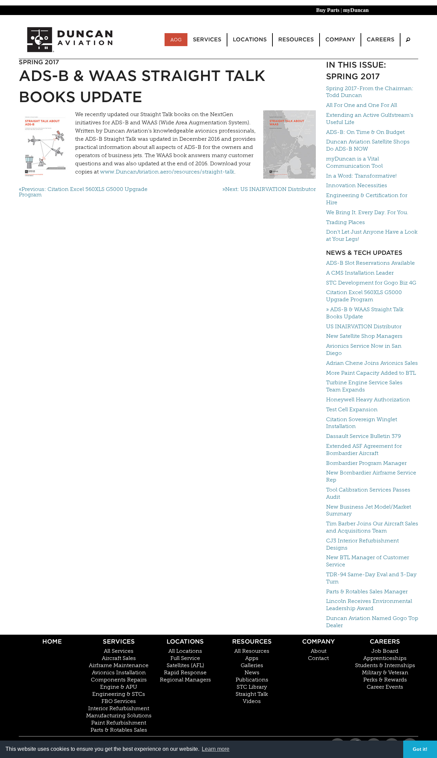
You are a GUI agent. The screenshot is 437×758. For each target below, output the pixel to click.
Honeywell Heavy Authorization (368, 399)
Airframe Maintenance (119, 665)
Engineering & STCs (118, 694)
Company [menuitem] (340, 39)
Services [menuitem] (207, 39)
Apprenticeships (385, 658)
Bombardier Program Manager (366, 463)
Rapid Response (185, 672)
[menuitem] (407, 39)
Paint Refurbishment (118, 723)
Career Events (385, 687)
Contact (318, 658)
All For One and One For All (361, 105)
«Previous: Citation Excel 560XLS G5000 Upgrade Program (83, 192)
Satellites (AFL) (185, 665)
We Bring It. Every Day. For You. (367, 212)
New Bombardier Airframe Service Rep (371, 476)
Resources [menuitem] (296, 39)
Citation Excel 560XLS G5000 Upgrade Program (364, 296)
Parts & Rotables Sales (118, 730)
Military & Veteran (385, 672)
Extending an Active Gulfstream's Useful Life (369, 118)
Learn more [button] (215, 749)
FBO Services (118, 701)
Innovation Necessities (356, 185)
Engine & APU (118, 687)
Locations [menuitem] (250, 39)
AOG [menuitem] (176, 40)
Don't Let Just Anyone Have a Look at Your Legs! (372, 235)
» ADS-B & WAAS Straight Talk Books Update (365, 313)
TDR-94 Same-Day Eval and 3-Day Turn (371, 578)
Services (119, 641)
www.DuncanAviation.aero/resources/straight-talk (167, 171)
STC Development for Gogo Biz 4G (371, 282)
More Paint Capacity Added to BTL (371, 373)
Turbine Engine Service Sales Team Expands (364, 386)
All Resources (251, 651)
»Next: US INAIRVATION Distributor (269, 189)
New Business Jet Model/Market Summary (368, 510)
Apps (251, 658)
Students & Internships (385, 665)
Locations (185, 641)
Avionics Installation (119, 672)
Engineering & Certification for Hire (366, 199)
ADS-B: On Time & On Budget (365, 132)
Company (318, 641)
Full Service (185, 658)
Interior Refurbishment (118, 708)
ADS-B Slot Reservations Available (370, 263)
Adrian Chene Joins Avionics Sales (372, 363)
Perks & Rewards (385, 680)
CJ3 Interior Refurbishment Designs (362, 544)
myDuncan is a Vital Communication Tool (354, 162)
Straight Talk (252, 694)
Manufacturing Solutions (119, 715)
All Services (118, 651)
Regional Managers (185, 680)
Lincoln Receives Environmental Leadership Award (369, 604)
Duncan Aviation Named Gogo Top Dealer (372, 622)
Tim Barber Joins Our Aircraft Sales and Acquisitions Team (372, 527)
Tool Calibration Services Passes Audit (368, 493)
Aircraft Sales (119, 658)
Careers (385, 641)
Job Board (384, 651)
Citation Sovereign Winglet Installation (361, 423)
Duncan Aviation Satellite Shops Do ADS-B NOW (368, 145)
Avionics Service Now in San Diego (363, 349)
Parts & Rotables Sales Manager (367, 591)
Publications (252, 680)
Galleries (252, 665)
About (318, 651)
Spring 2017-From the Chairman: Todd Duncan (369, 92)
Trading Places (345, 222)
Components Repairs (119, 680)
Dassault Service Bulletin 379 (363, 436)
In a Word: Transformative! (361, 176)
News (251, 672)
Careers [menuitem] (380, 39)
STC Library (252, 687)
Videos (252, 701)
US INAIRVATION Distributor (363, 326)
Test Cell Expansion (352, 409)
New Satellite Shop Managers (364, 336)
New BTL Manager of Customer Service (367, 561)
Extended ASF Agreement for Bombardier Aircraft (364, 449)
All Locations (185, 651)
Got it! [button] (420, 749)
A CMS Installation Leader (360, 273)
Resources (252, 641)
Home (52, 641)
